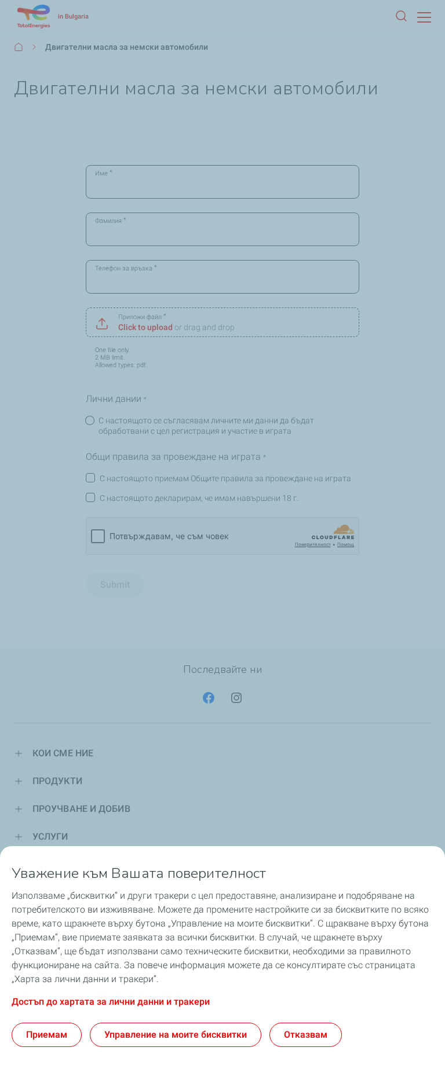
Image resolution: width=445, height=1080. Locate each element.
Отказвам (305, 1034)
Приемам (46, 1034)
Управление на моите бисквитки (175, 1034)
